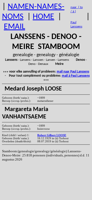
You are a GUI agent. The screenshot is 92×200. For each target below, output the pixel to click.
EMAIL (14, 27)
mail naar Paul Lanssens (73, 71)
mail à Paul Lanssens (76, 75)
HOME (43, 17)
